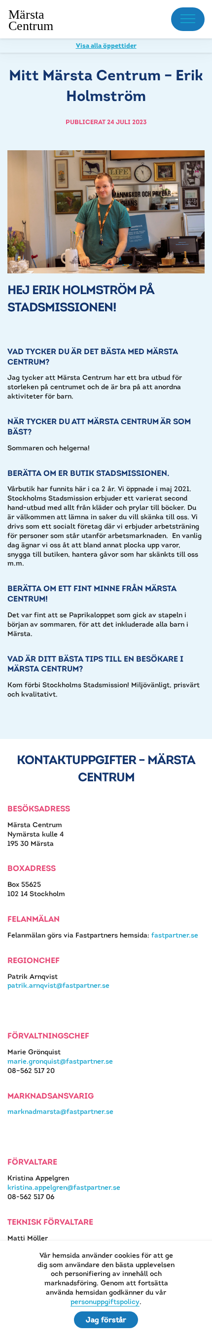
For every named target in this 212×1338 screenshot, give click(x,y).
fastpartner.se (174, 935)
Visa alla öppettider (106, 45)
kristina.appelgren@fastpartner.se (63, 1187)
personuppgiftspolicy (105, 1301)
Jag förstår (106, 1319)
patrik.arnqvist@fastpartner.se (58, 985)
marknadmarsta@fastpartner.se (60, 1111)
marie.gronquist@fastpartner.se (60, 1061)
